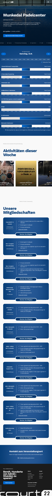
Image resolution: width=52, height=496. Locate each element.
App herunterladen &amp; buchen (14, 35)
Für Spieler (30, 473)
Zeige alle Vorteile (22, 229)
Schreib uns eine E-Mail (32, 484)
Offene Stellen (30, 477)
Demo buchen (8, 482)
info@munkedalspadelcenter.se (26, 458)
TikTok (40, 474)
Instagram (41, 473)
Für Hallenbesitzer (31, 474)
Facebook (41, 476)
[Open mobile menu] (48, 2)
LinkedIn (40, 477)
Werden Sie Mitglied (26, 234)
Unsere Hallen (30, 476)
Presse (29, 479)
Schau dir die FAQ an (31, 486)
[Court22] (8, 2)
